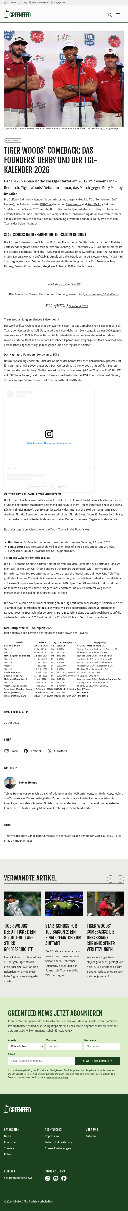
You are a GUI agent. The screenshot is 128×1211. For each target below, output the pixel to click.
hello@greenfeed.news (18, 1178)
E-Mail (11, 1054)
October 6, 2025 (78, 306)
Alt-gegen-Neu (60, 2)
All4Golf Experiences (40, 2)
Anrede (12, 1040)
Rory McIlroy (95, 204)
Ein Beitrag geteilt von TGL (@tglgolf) (49, 486)
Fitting (24, 2)
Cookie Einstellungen (58, 1148)
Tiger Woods (74, 204)
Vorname (51, 1040)
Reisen (8, 1154)
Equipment (11, 1142)
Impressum (52, 1136)
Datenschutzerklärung (57, 1077)
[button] (118, 15)
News (7, 1136)
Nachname (90, 1040)
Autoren (91, 1136)
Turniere (9, 1148)
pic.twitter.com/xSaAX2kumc (101, 294)
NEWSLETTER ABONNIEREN (97, 1061)
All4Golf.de (11, 2)
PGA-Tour (46, 204)
